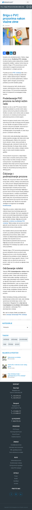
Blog (2, 6)
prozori (17, 344)
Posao (16, 476)
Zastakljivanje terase (16, 445)
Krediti (16, 478)
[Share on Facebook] (4, 53)
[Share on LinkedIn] (11, 53)
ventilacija (6, 339)
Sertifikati (16, 481)
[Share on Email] (14, 53)
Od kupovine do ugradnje (16, 465)
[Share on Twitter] (7, 53)
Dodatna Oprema (16, 436)
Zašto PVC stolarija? (16, 468)
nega (4, 344)
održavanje (14, 339)
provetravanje (23, 339)
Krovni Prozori (16, 434)
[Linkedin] (21, 494)
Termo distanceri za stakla (16, 452)
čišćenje (10, 344)
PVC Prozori (16, 429)
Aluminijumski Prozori (16, 431)
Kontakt (16, 483)
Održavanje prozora (16, 460)
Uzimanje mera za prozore (16, 447)
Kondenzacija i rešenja (16, 463)
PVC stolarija (17, 72)
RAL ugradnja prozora (16, 450)
